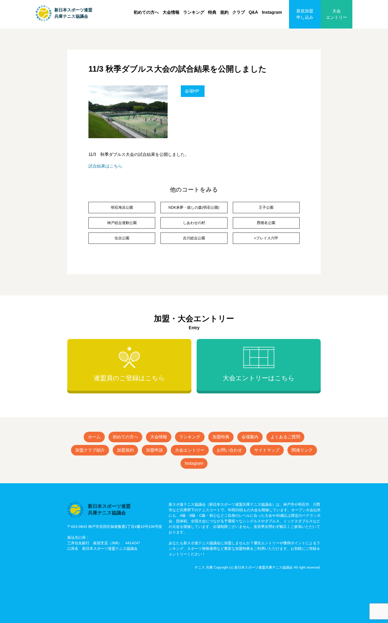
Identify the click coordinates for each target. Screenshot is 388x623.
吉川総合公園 (194, 238)
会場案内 (250, 437)
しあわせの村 (194, 223)
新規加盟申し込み (304, 14)
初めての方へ (146, 12)
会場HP (192, 91)
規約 (224, 12)
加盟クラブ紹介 (90, 450)
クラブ (238, 12)
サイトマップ (267, 450)
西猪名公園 (266, 223)
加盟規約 (125, 450)
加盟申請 (154, 450)
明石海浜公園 (122, 207)
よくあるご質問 (285, 437)
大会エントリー (336, 14)
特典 (212, 12)
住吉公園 (122, 238)
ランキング (193, 12)
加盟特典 (220, 437)
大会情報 (171, 12)
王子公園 (266, 207)
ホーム (94, 437)
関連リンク (302, 450)
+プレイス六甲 (266, 238)
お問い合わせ (229, 450)
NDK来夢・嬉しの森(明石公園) (193, 207)
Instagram (272, 12)
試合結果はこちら (105, 166)
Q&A (253, 12)
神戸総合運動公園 (122, 223)
